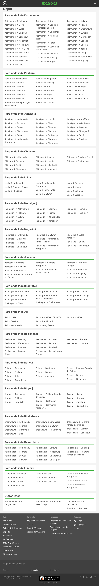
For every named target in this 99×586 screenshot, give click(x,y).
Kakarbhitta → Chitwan (16, 459)
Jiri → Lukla (10, 317)
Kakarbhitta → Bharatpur (48, 459)
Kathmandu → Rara (14, 64)
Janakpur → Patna (13, 135)
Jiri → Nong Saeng (45, 325)
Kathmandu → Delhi (14, 25)
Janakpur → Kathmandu (16, 119)
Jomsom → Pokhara (14, 262)
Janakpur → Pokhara (15, 123)
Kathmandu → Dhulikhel (47, 31)
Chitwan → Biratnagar (15, 169)
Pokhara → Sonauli (45, 90)
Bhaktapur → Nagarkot (16, 295)
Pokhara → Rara (43, 86)
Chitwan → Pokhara (14, 161)
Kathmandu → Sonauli (77, 40)
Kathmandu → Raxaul (77, 25)
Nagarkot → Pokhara (15, 242)
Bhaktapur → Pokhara (15, 299)
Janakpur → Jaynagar (77, 127)
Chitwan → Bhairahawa (78, 161)
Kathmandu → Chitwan (16, 33)
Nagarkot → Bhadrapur (78, 245)
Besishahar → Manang (15, 339)
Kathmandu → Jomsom (16, 56)
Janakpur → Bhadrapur (78, 139)
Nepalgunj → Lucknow (77, 213)
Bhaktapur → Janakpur (78, 299)
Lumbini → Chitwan (14, 481)
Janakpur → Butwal (14, 127)
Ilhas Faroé (54, 570)
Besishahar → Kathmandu (17, 343)
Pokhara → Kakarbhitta (78, 78)
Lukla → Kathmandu (14, 183)
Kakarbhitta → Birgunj (46, 447)
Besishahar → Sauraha (77, 343)
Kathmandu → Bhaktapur (17, 52)
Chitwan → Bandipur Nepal (80, 157)
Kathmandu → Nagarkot (16, 40)
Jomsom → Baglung (76, 273)
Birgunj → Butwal (75, 394)
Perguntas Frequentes (36, 521)
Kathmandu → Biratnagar (79, 36)
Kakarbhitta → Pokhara (16, 451)
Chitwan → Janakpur (46, 157)
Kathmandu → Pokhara (16, 21)
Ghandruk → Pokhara (77, 508)
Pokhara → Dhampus (15, 94)
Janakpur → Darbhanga (47, 135)
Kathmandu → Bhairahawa (79, 29)
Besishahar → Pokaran (77, 339)
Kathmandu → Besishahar (17, 60)
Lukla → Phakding (13, 191)
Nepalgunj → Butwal (14, 217)
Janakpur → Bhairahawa (16, 131)
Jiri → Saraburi (12, 321)
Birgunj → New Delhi (14, 402)
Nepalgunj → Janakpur (47, 221)
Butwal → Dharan (75, 375)
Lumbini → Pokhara (14, 477)
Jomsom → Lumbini (76, 277)
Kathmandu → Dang (76, 52)
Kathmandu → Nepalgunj (17, 44)
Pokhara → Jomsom (14, 82)
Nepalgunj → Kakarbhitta (48, 217)
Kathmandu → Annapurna (48, 53)
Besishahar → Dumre (46, 343)
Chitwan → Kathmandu (16, 157)
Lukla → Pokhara (75, 183)
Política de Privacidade (12, 528)
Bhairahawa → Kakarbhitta (48, 429)
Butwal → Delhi (12, 376)
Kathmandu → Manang (46, 57)
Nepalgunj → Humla (45, 213)
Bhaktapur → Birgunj (14, 303)
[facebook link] (83, 577)
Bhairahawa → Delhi (14, 433)
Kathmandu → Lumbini (77, 33)
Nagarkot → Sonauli (76, 241)
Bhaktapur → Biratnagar (78, 295)
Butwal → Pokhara (13, 372)
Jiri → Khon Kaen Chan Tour (49, 317)
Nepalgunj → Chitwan (46, 209)
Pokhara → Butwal (44, 98)
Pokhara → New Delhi (77, 98)
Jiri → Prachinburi (44, 321)
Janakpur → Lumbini (45, 119)
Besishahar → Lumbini (46, 347)
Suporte (6, 532)
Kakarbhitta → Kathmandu (17, 447)
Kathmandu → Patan (45, 42)
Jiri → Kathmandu (13, 325)
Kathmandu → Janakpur (16, 36)
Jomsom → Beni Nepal (78, 269)
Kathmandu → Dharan (77, 44)
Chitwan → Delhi (13, 165)
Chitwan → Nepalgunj (46, 169)
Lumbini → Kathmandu (15, 473)
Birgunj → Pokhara (14, 398)
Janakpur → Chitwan (46, 127)
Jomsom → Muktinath (15, 270)
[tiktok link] (80, 577)
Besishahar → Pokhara (15, 347)
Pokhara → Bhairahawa (78, 82)
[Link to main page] (49, 3)
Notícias (30, 524)
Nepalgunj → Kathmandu (17, 209)
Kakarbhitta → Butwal (15, 455)
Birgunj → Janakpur (76, 402)
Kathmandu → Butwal (77, 21)
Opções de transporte (36, 532)
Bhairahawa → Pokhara (16, 426)
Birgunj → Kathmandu (15, 394)
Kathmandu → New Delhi (17, 48)
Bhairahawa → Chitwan (47, 426)
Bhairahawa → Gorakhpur (17, 429)
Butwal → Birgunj (44, 372)
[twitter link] (91, 577)
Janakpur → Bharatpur (46, 139)
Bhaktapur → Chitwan (46, 291)
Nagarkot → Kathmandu (16, 235)
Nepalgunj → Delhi (14, 221)
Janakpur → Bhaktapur (47, 131)
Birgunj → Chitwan (75, 398)
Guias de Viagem (34, 528)
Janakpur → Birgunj (45, 123)
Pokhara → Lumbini (45, 102)
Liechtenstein (32, 570)
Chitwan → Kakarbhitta (47, 165)
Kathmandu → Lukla (14, 29)
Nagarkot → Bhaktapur (16, 246)
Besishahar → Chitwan (46, 339)
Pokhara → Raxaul (75, 90)
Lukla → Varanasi (75, 195)
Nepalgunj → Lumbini (77, 209)
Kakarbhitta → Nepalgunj (48, 451)
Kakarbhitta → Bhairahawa (48, 455)
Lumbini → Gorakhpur (46, 477)
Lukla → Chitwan (44, 194)
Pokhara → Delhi (75, 94)
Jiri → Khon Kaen (75, 317)
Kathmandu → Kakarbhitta (79, 56)
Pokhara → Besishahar (15, 98)
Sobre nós (7, 521)
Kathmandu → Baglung (78, 60)
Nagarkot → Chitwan (46, 235)
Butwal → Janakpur (45, 376)
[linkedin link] (87, 577)
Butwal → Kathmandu (15, 368)
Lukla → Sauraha (75, 191)
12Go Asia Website (11, 543)
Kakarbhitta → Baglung (78, 447)
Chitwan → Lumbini (45, 161)
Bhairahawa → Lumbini (78, 428)
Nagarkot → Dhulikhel (15, 238)
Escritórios (7, 535)
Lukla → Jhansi (74, 187)
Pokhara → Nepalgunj (77, 86)
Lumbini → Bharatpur (77, 480)
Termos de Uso (9, 524)
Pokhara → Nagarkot (46, 78)
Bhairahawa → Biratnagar (48, 422)
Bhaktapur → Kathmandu (17, 291)
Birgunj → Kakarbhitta (77, 406)
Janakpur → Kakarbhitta (78, 123)
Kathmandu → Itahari (77, 48)
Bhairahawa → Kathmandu (17, 422)
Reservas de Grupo (11, 547)
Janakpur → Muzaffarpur (79, 119)
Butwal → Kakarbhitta (15, 380)
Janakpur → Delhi (75, 135)
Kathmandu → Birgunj (46, 61)
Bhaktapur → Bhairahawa (48, 302)
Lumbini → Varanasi (14, 485)
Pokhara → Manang (45, 82)
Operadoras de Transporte (61, 533)
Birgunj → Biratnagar (46, 401)
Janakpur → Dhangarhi (78, 131)
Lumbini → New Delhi (46, 481)
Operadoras (8, 550)
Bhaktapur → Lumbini (77, 291)
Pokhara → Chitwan (14, 86)
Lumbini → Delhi (43, 473)
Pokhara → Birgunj (44, 94)
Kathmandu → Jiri (44, 21)
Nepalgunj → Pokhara (15, 213)
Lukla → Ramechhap (45, 190)
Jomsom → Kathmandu (16, 266)
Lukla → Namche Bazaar (16, 187)
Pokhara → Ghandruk (15, 90)
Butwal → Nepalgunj (76, 379)
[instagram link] (95, 577)
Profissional (8, 539)
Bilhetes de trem (10, 554)
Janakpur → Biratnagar (47, 143)
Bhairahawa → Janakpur (78, 432)
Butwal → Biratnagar (45, 368)
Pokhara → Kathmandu (16, 78)
